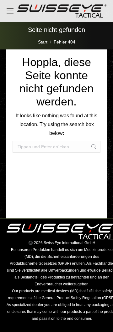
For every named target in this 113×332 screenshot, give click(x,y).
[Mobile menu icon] (10, 11)
